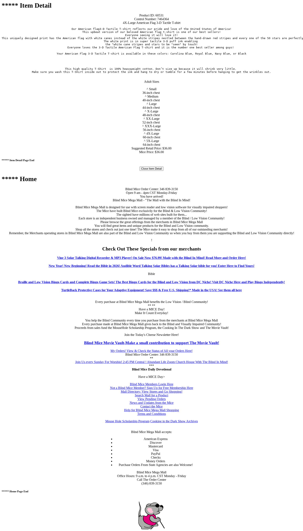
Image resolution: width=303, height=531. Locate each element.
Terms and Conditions (151, 414)
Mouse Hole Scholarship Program (127, 421)
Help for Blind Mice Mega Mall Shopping (151, 410)
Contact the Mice (151, 406)
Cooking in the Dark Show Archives (174, 421)
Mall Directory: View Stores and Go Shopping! (151, 391)
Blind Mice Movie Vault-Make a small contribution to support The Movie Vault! (151, 343)
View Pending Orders (151, 399)
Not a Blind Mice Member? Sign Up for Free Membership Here (151, 388)
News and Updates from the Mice (152, 402)
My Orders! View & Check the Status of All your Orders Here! (151, 351)
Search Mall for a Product (151, 395)
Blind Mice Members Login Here (151, 384)
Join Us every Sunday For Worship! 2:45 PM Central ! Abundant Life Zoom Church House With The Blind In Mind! (151, 362)
